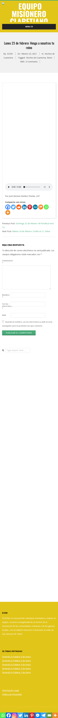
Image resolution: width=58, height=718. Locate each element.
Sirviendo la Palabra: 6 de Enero (16, 656)
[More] (7, 212)
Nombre (5, 296)
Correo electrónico (6, 306)
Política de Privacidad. (12, 694)
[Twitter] (13, 207)
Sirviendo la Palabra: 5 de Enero (16, 660)
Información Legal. (10, 690)
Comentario (6, 261)
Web (4, 315)
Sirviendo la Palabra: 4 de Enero (16, 664)
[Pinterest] (29, 207)
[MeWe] (35, 207)
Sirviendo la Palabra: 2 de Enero (16, 672)
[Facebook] (7, 207)
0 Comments (32, 61)
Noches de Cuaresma (36, 57)
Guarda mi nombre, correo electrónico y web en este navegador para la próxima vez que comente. (27, 324)
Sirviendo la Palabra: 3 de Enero (16, 668)
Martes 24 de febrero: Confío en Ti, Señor (31, 231)
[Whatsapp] (46, 207)
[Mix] (40, 207)
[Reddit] (18, 207)
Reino (49, 57)
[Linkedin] (24, 207)
